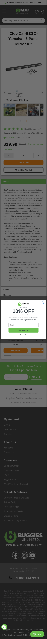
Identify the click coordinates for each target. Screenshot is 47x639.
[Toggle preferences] (4, 627)
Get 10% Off (23, 330)
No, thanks (23, 335)
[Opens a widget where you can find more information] (37, 634)
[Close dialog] (43, 302)
